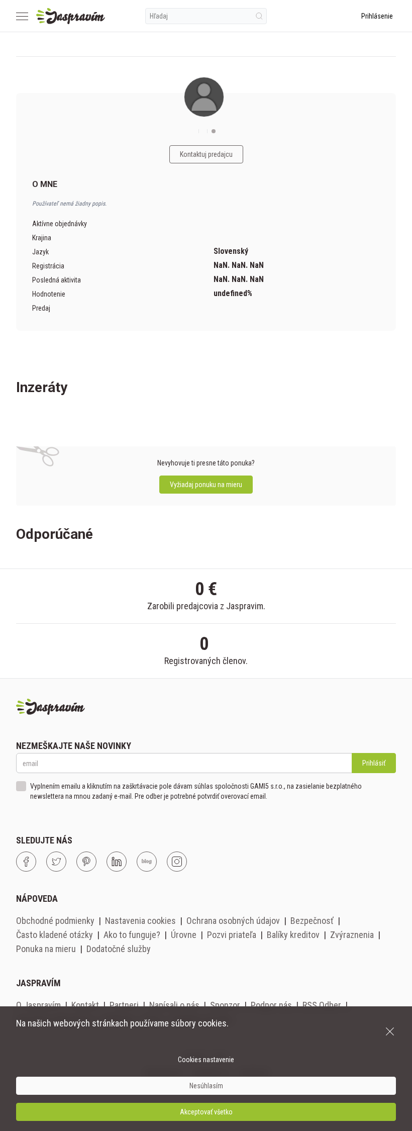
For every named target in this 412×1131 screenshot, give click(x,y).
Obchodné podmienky (55, 920)
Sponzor (225, 1005)
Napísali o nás (174, 1005)
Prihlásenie (377, 16)
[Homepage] (70, 16)
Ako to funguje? (132, 934)
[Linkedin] (117, 862)
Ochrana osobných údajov (233, 920)
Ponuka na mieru (46, 949)
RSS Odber (321, 1005)
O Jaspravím (38, 1005)
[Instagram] (177, 862)
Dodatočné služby (118, 949)
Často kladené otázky (54, 934)
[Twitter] (56, 862)
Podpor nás (271, 1005)
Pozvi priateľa (231, 934)
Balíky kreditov (293, 934)
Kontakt (85, 1005)
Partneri (124, 1005)
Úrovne (183, 934)
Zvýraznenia (352, 934)
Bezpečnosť (312, 920)
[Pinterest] (86, 862)
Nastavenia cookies (140, 920)
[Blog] (147, 862)
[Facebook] (26, 862)
